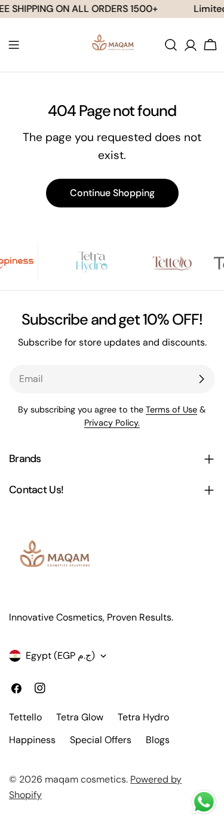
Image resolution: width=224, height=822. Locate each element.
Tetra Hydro (143, 717)
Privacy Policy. (112, 422)
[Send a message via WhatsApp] (204, 802)
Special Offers (100, 740)
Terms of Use (171, 409)
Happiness (32, 740)
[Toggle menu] (14, 45)
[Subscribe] (201, 379)
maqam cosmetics (85, 779)
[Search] (171, 45)
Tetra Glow (79, 717)
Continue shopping (112, 193)
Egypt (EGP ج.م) (60, 655)
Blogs (158, 740)
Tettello (25, 717)
